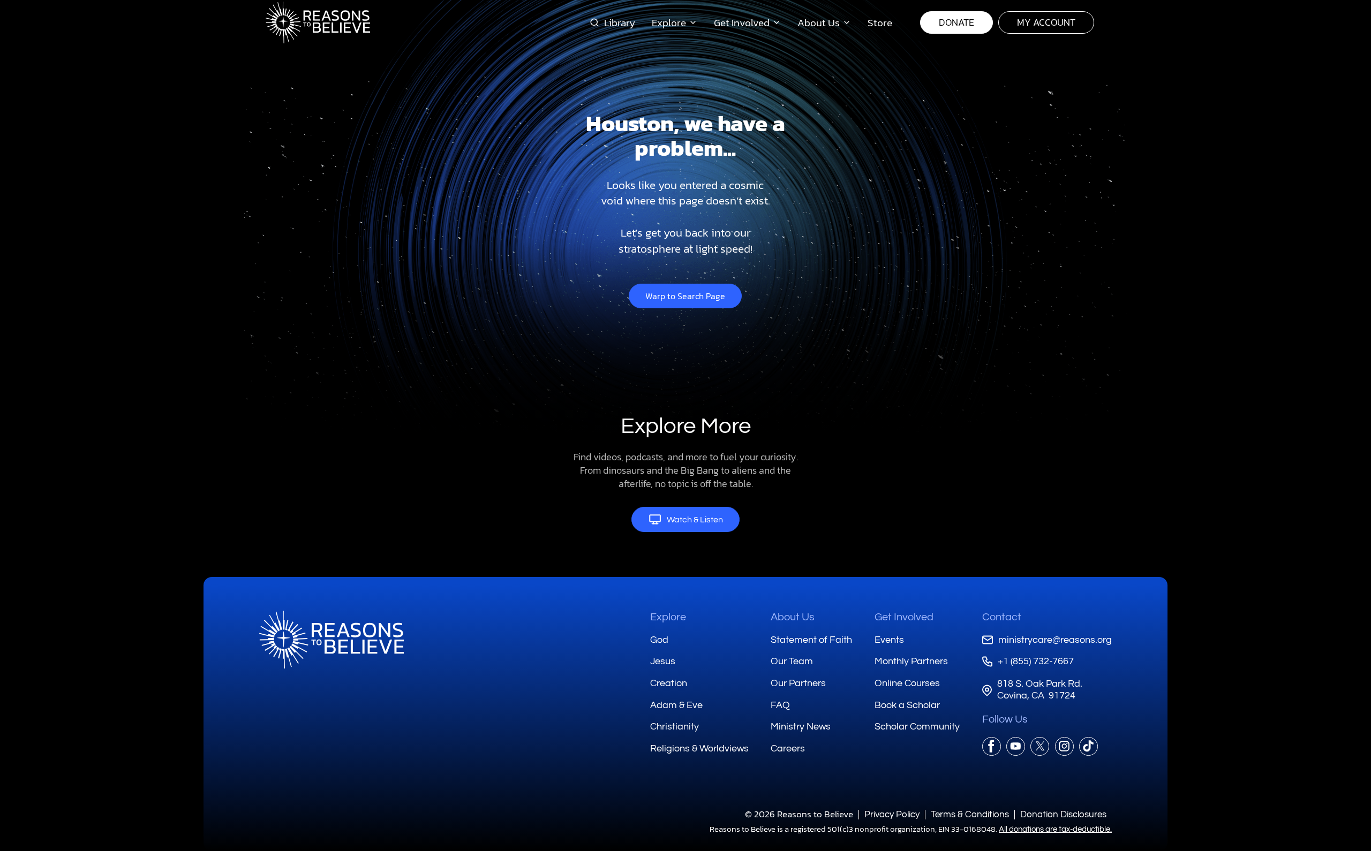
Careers (788, 748)
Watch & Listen (695, 519)
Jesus (662, 661)
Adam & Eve (676, 705)
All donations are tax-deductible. (1055, 829)
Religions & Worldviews (699, 748)
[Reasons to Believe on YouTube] (1015, 746)
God (659, 640)
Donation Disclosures (1063, 814)
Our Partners (798, 683)
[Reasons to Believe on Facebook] (991, 746)
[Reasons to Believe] (318, 22)
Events (889, 640)
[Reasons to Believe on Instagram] (1064, 746)
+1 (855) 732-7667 (1036, 661)
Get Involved (904, 617)
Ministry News (801, 726)
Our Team (792, 661)
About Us (793, 617)
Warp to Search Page (685, 296)
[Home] (331, 639)
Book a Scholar (907, 705)
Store (880, 22)
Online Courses (907, 683)
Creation (668, 683)
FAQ (780, 705)
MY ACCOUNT (1046, 22)
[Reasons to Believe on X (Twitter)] (1039, 746)
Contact (1001, 617)
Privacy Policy (892, 814)
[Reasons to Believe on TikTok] (1088, 746)
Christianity (674, 726)
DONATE (956, 22)
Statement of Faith (811, 640)
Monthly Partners (911, 661)
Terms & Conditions (970, 814)
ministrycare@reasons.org (1055, 640)
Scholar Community (917, 726)
